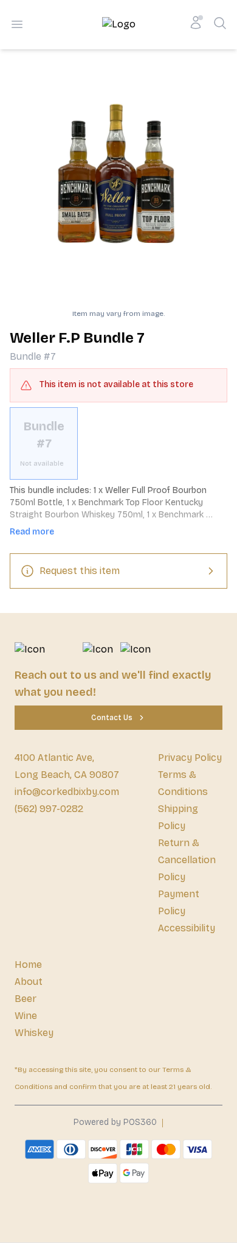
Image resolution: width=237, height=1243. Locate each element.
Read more (32, 532)
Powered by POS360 (115, 1122)
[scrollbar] (118, 443)
